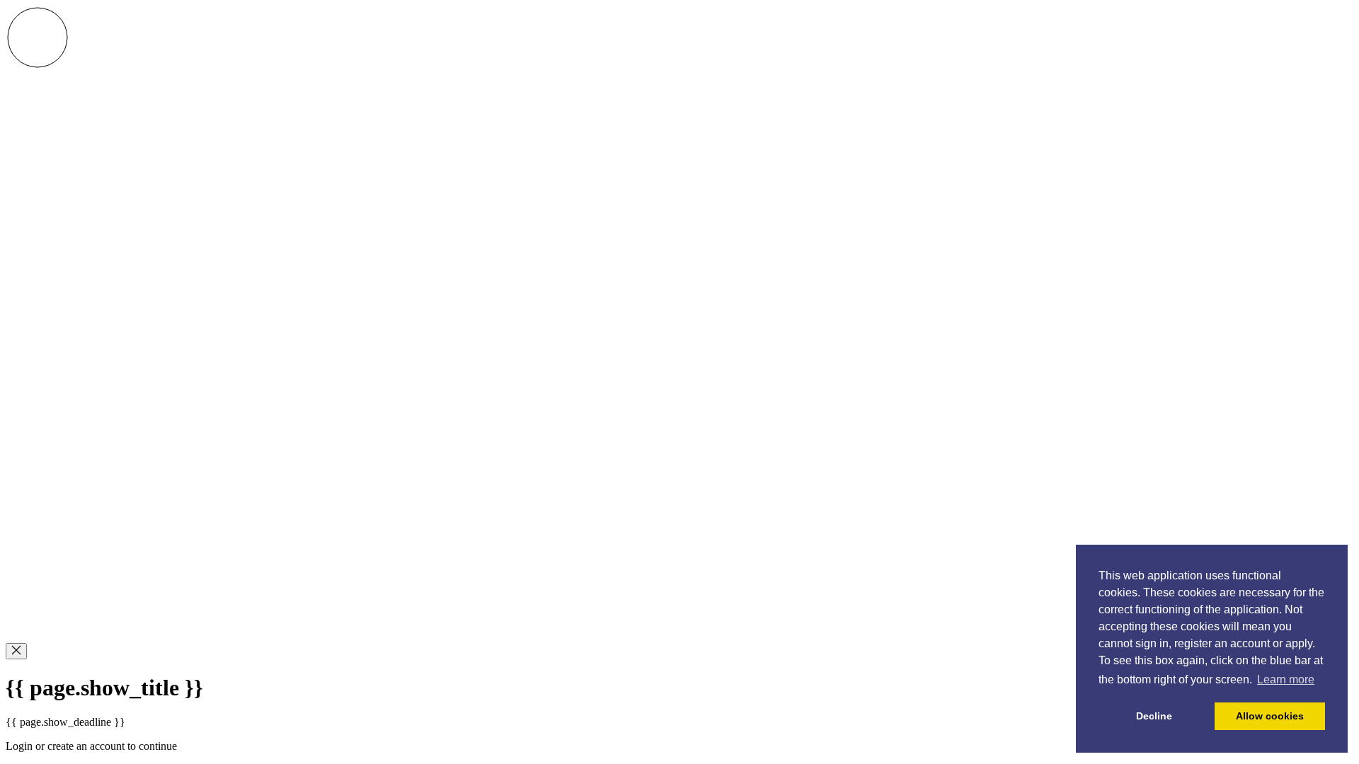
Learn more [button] (1285, 679)
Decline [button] (1154, 716)
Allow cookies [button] (1270, 716)
